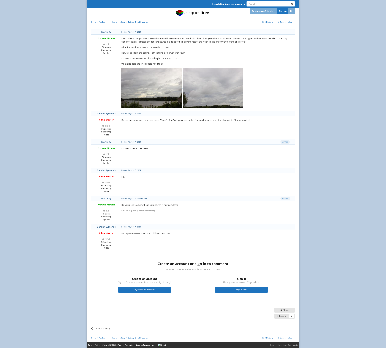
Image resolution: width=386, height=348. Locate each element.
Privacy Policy (94, 345)
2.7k (107, 44)
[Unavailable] (152, 87)
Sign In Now (241, 289)
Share (285, 310)
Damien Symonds (106, 113)
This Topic (281, 4)
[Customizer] (291, 11)
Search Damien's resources (227, 4)
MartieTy (106, 31)
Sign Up (283, 11)
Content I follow (286, 22)
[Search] (292, 3)
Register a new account (144, 289)
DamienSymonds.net (145, 345)
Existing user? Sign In (263, 11)
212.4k (107, 125)
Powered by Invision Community (284, 345)
